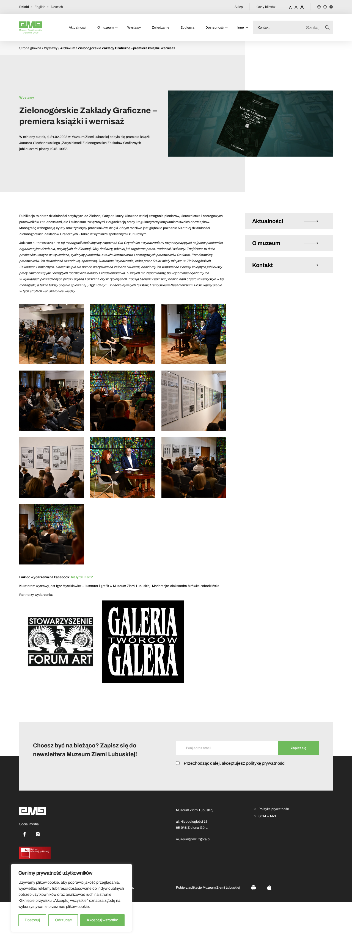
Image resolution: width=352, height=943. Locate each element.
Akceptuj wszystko (102, 920)
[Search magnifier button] (329, 27)
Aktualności (77, 27)
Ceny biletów (266, 7)
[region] (71, 898)
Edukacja (187, 27)
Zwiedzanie (160, 27)
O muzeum (105, 27)
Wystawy (134, 27)
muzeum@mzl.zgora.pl (193, 839)
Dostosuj (32, 920)
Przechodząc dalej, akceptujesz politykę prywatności (234, 763)
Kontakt (264, 27)
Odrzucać (63, 920)
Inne (240, 27)
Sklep (239, 7)
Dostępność (214, 27)
